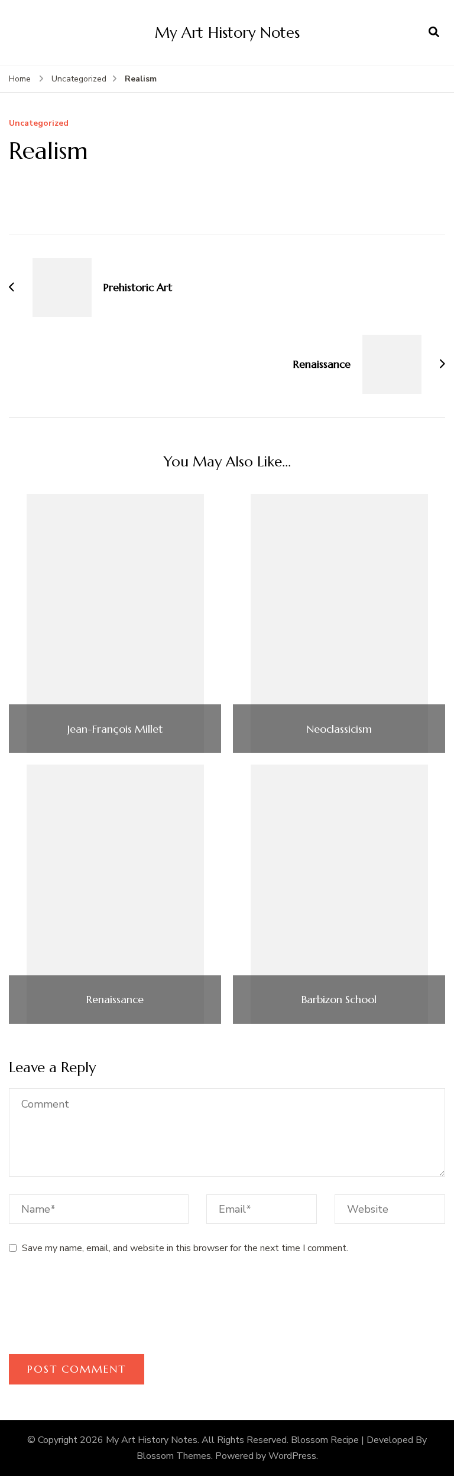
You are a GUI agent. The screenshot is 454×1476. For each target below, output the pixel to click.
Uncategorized (39, 123)
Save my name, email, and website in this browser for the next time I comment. (185, 1248)
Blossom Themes (174, 1455)
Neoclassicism (339, 729)
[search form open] (434, 32)
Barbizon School (339, 999)
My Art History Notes (227, 32)
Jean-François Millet (115, 729)
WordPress (292, 1455)
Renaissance (115, 999)
